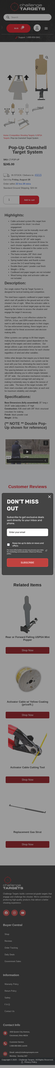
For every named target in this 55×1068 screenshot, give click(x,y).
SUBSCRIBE (27, 562)
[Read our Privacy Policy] (46, 550)
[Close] (49, 496)
